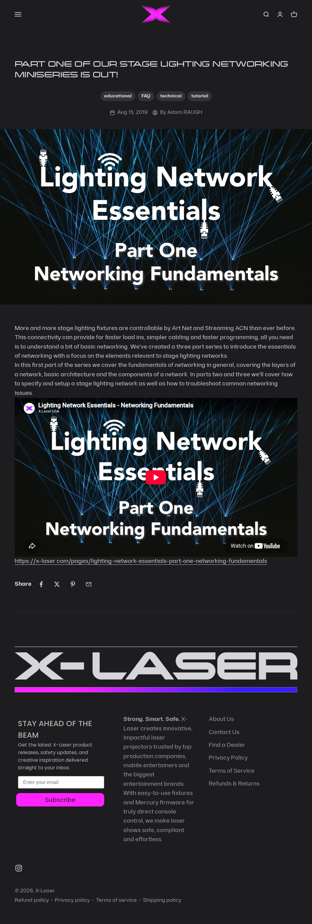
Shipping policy (162, 900)
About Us (221, 719)
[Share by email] (89, 584)
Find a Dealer (227, 745)
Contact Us (224, 732)
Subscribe (60, 800)
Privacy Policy (228, 757)
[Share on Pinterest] (73, 584)
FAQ (146, 96)
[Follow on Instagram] (19, 868)
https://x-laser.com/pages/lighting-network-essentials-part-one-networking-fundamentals (141, 561)
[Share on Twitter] (57, 584)
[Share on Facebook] (41, 584)
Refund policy (32, 900)
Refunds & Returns (234, 783)
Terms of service (116, 900)
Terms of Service (231, 771)
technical (171, 96)
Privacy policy (72, 900)
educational (118, 96)
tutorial (199, 96)
